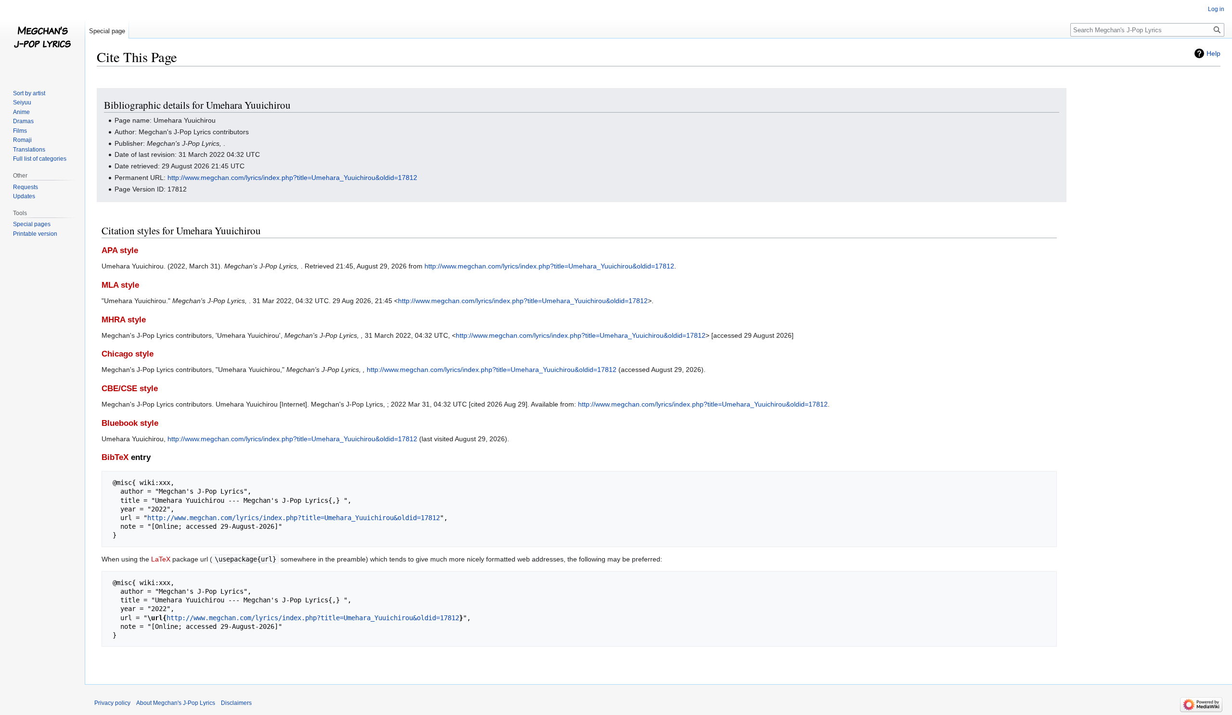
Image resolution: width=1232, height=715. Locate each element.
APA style (120, 250)
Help (1213, 53)
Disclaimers (236, 703)
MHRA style (124, 319)
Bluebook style (130, 423)
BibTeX (115, 457)
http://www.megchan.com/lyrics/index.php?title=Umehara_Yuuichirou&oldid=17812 (292, 177)
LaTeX (160, 559)
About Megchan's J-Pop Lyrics (175, 703)
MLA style (120, 285)
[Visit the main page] (42, 38)
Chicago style (128, 353)
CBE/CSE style (130, 388)
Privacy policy (112, 703)
